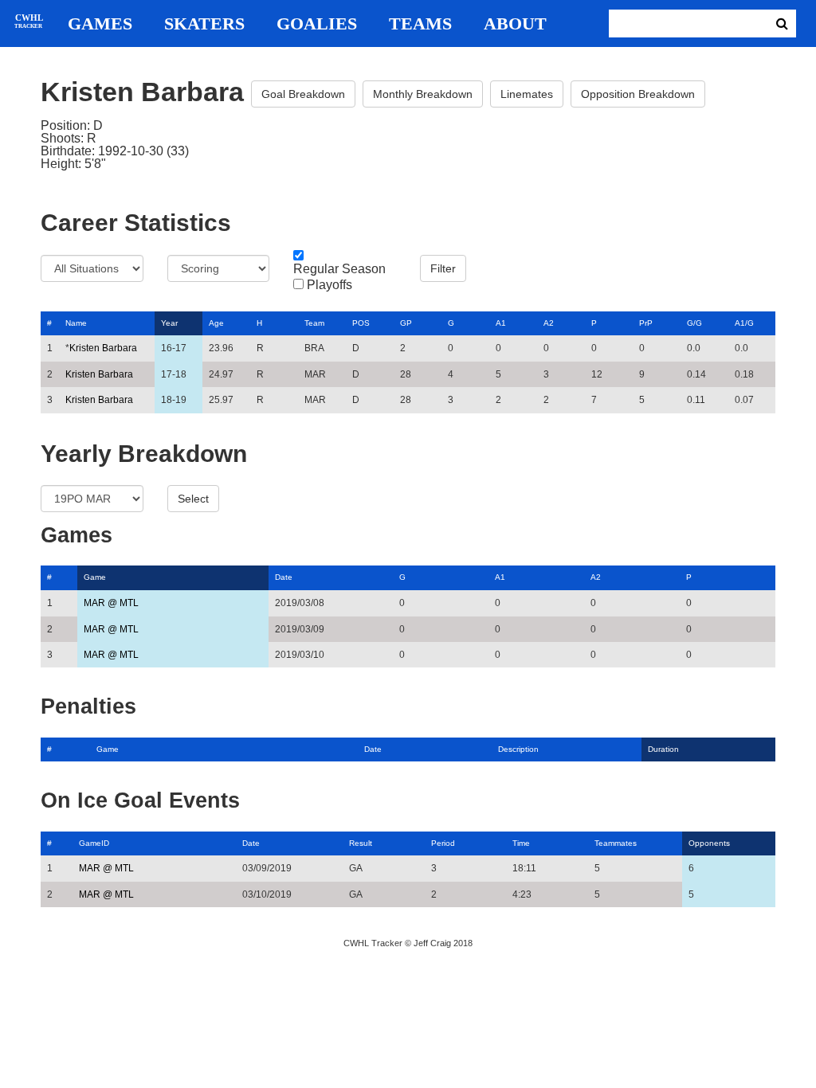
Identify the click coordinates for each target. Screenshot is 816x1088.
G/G (694, 323)
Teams (420, 24)
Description (518, 749)
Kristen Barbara (103, 348)
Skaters (204, 24)
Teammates (615, 843)
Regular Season (339, 269)
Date (283, 577)
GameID (94, 843)
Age (216, 323)
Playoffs (329, 285)
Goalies (317, 24)
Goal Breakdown (303, 94)
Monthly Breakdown (423, 94)
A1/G (744, 323)
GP (406, 323)
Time (521, 843)
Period (443, 843)
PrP (646, 323)
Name (76, 323)
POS (361, 323)
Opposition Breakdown (638, 94)
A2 (548, 323)
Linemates (526, 94)
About (515, 24)
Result (360, 843)
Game (95, 577)
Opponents (709, 843)
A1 (501, 323)
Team (314, 323)
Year (169, 323)
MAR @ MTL (111, 603)
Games (100, 24)
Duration (663, 749)
